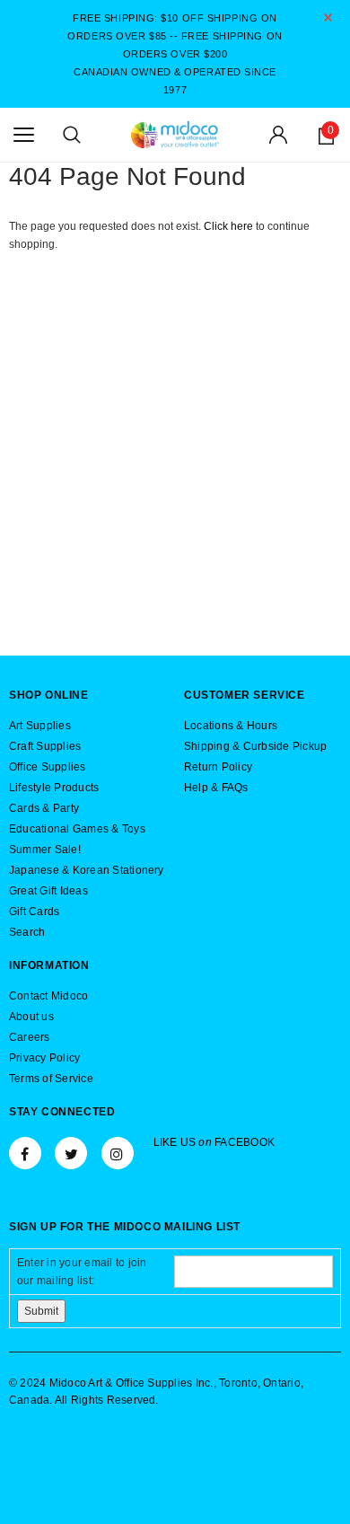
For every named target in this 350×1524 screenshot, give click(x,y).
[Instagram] (117, 1153)
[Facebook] (25, 1153)
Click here (230, 226)
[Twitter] (71, 1153)
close (328, 17)
